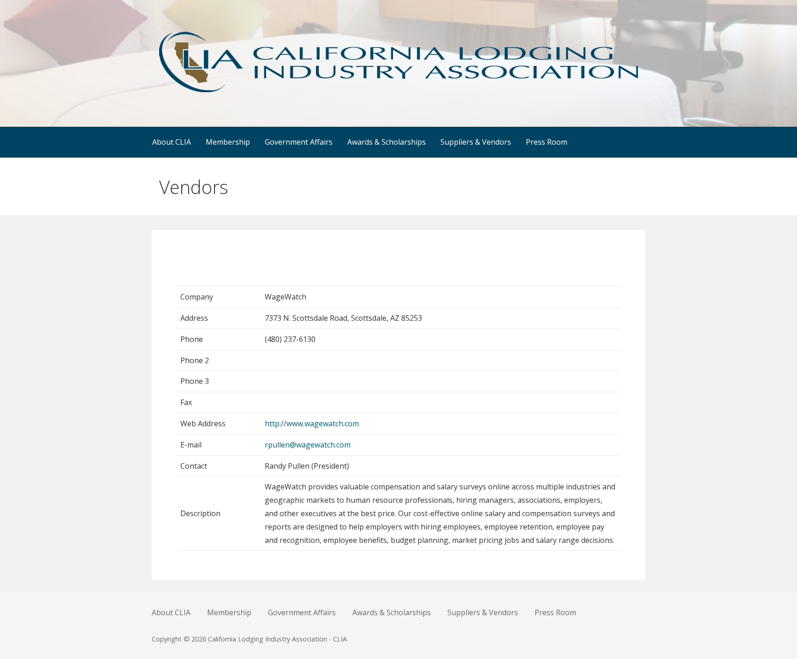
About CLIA (171, 142)
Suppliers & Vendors (475, 142)
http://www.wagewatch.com (312, 423)
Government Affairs (299, 142)
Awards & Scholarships (386, 142)
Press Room (546, 142)
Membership (228, 142)
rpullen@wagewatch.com (308, 445)
